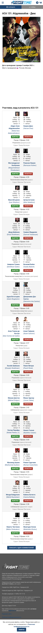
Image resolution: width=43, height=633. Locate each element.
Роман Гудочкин (30, 464)
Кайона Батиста (29, 496)
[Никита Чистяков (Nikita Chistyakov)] (17, 516)
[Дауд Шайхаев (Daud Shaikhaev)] (17, 222)
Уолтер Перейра (13, 431)
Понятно (21, 629)
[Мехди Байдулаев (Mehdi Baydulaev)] (17, 484)
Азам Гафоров (29, 332)
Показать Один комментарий (21, 548)
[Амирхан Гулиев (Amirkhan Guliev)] (17, 254)
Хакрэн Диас (28, 127)
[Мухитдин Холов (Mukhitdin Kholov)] (26, 516)
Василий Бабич (29, 265)
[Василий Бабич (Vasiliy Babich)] (26, 254)
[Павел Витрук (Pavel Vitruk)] (26, 355)
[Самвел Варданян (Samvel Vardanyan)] (26, 222)
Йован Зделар (28, 399)
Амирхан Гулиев (13, 265)
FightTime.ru (12, 610)
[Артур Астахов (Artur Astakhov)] (26, 189)
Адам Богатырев (13, 298)
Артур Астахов (29, 201)
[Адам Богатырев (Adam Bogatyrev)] (17, 286)
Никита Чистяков (13, 528)
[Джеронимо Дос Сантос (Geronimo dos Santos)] (26, 286)
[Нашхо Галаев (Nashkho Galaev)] (26, 420)
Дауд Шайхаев (13, 233)
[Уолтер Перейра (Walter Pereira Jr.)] (17, 420)
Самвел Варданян (30, 233)
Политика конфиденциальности (11, 617)
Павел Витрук (28, 367)
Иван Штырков (14, 201)
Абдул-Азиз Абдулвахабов (14, 129)
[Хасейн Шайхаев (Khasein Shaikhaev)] (17, 355)
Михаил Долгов (14, 399)
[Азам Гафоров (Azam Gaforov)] (26, 321)
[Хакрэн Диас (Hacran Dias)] (26, 115)
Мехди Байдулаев (13, 496)
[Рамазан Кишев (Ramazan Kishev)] (26, 152)
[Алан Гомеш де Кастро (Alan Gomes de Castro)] (17, 321)
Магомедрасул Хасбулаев (14, 166)
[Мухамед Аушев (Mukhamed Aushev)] (17, 452)
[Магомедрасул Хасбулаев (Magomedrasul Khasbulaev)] (17, 152)
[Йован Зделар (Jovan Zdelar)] (26, 388)
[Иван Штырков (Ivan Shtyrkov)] (17, 189)
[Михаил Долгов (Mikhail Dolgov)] (17, 388)
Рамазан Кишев (29, 164)
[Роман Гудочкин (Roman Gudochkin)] (26, 452)
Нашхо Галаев (29, 431)
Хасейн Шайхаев (12, 367)
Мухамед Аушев (12, 464)
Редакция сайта (7, 614)
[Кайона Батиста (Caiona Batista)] (26, 484)
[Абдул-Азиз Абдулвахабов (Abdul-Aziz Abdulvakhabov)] (17, 115)
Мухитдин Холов (30, 528)
